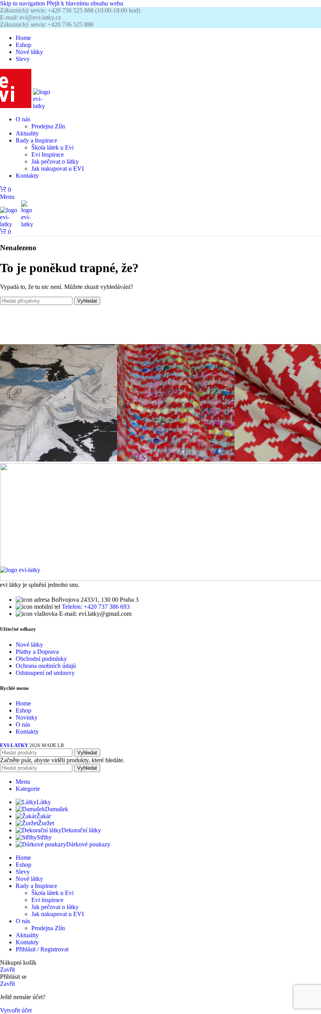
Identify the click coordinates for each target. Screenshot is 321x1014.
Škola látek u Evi (52, 147)
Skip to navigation (23, 3)
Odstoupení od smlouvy (45, 672)
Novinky (27, 717)
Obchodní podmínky (41, 658)
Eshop (23, 710)
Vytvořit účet (16, 1010)
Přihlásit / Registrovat (42, 949)
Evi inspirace (47, 900)
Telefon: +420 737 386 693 (96, 606)
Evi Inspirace (47, 154)
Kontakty (27, 731)
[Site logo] (16, 106)
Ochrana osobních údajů (46, 665)
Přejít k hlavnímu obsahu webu (85, 3)
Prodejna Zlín (48, 126)
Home (23, 703)
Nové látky (29, 644)
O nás (23, 724)
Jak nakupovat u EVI (57, 168)
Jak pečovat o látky (55, 161)
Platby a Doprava (37, 651)
